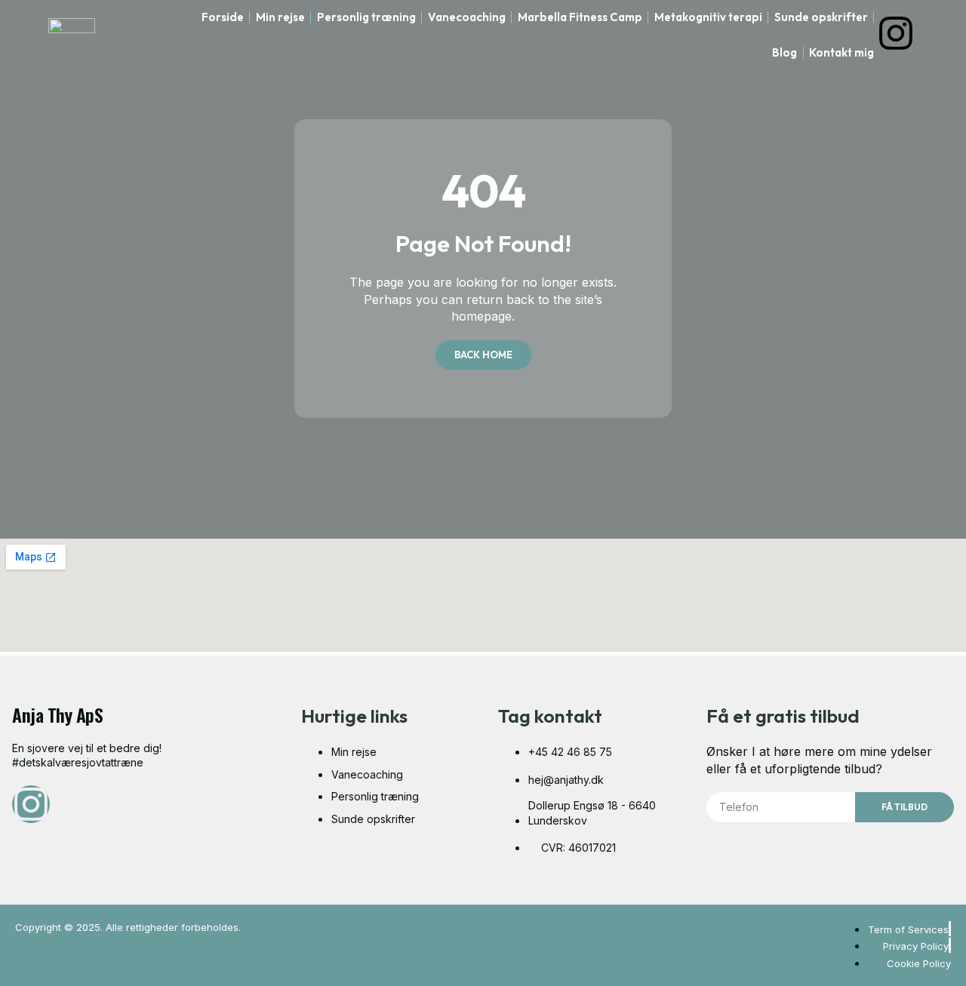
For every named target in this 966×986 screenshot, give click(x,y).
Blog (784, 52)
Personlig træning (366, 17)
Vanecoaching (467, 17)
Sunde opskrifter (821, 17)
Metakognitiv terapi (708, 17)
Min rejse (280, 17)
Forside (223, 17)
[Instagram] (896, 33)
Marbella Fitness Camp (580, 17)
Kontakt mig (841, 52)
